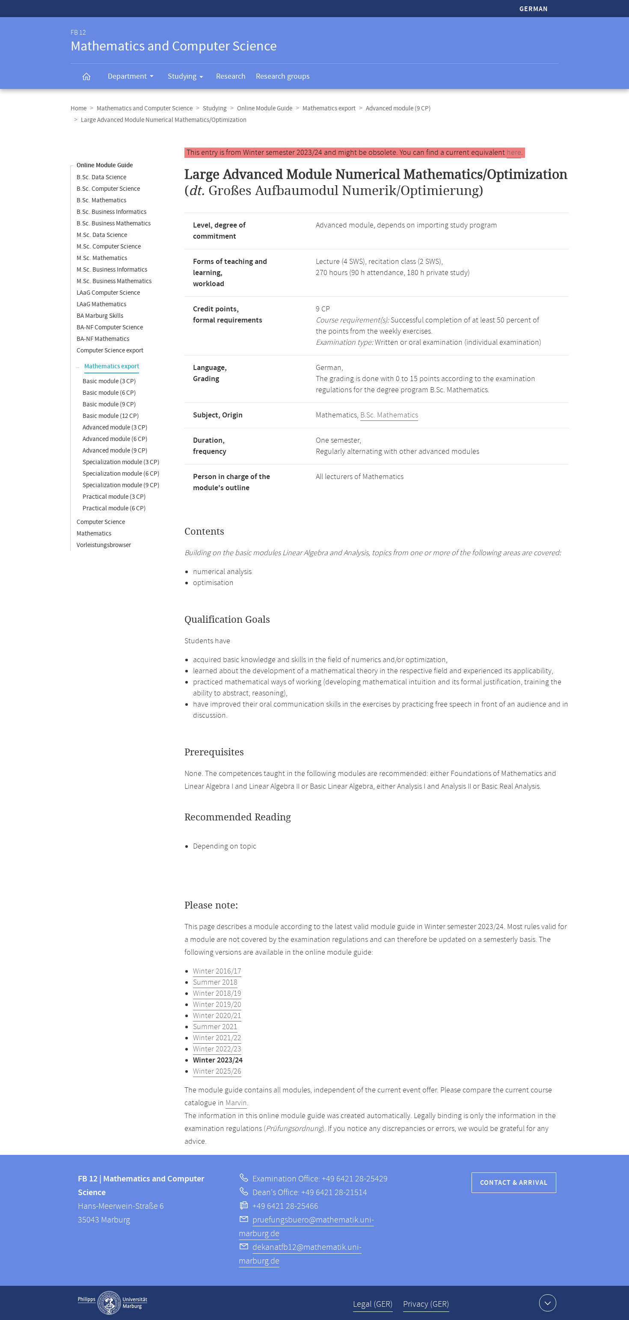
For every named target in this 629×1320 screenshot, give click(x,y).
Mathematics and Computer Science (145, 108)
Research (231, 76)
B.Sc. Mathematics (101, 200)
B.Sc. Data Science (101, 177)
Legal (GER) (373, 1304)
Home (78, 108)
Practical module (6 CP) (114, 508)
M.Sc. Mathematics (102, 258)
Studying (182, 76)
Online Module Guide (264, 108)
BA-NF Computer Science (110, 327)
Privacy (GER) (426, 1304)
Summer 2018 (215, 982)
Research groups (283, 76)
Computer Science (101, 522)
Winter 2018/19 (217, 994)
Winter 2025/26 (217, 1071)
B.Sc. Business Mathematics (114, 223)
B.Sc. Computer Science (108, 189)
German (533, 9)
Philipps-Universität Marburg (112, 1303)
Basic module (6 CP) (109, 393)
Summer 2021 (215, 1027)
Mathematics (94, 534)
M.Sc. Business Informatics (112, 270)
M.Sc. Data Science (102, 235)
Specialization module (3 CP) (121, 462)
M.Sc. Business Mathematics (114, 281)
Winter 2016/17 (217, 971)
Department (127, 76)
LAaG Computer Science (108, 293)
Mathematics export (329, 108)
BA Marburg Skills (100, 316)
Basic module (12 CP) (111, 416)
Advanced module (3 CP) (115, 427)
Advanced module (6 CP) (115, 439)
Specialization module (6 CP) (121, 474)
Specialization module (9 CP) (121, 485)
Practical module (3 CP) (114, 497)
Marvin (236, 1103)
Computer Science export (110, 350)
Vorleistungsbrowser (104, 545)
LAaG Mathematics (101, 304)
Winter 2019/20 (217, 1005)
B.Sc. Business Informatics (111, 212)
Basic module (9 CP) (109, 404)
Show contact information (547, 1302)
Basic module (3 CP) (109, 381)
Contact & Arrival (514, 1182)
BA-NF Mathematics (103, 339)
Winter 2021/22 (217, 1038)
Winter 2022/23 (217, 1049)
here (514, 153)
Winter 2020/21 (217, 1016)
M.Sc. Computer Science (109, 247)
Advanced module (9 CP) (398, 108)
